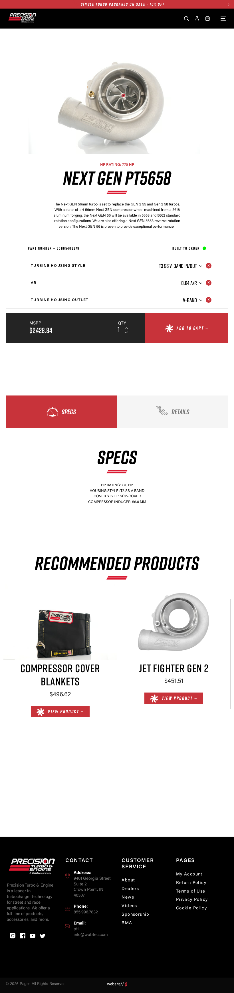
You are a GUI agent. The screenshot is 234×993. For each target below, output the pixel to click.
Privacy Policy (192, 900)
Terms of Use (190, 891)
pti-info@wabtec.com (91, 932)
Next (228, 4)
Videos (129, 906)
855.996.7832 (86, 912)
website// (115, 984)
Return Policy (191, 883)
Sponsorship (135, 915)
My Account (189, 874)
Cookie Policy (191, 908)
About (128, 880)
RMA (127, 923)
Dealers (130, 889)
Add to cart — (193, 328)
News (128, 897)
